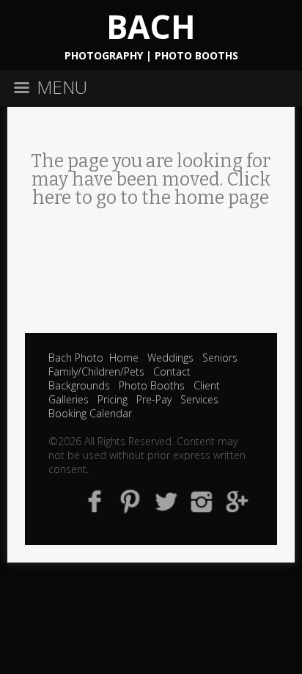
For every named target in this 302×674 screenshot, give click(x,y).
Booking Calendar (90, 413)
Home (124, 358)
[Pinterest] (130, 500)
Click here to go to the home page (151, 189)
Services (199, 399)
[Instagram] (201, 500)
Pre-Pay (154, 399)
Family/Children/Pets (96, 371)
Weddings (170, 358)
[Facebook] (94, 500)
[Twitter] (166, 500)
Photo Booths (152, 385)
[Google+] (237, 500)
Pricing (112, 399)
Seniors (219, 358)
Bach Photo (75, 358)
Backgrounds (79, 385)
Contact (172, 371)
